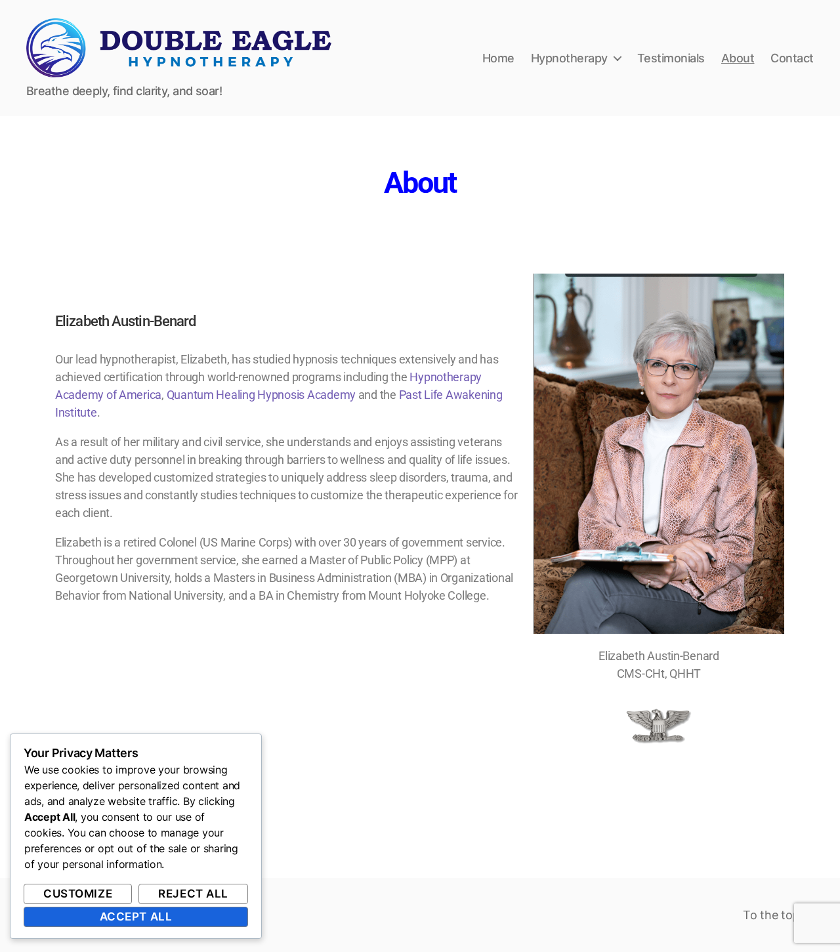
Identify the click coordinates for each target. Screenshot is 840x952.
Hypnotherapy (569, 58)
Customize (77, 893)
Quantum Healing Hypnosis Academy (261, 395)
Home (498, 58)
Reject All (193, 893)
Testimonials (671, 58)
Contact (792, 58)
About (738, 58)
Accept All (136, 916)
